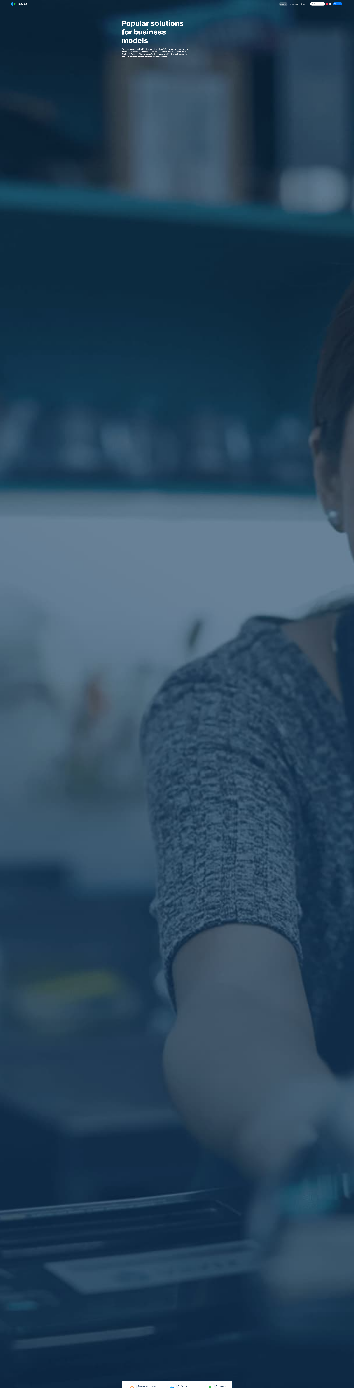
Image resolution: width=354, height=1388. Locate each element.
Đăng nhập (337, 4)
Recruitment (294, 4)
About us (283, 4)
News (303, 4)
